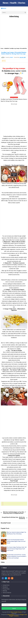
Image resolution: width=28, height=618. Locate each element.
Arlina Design (10, 614)
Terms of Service (7, 592)
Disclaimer (5, 587)
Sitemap (5, 590)
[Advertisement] (14, 32)
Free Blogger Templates (18, 615)
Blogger (22, 614)
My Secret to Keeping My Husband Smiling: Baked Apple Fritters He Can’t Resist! (16, 541)
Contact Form (6, 585)
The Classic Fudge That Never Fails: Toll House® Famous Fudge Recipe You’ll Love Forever (16, 549)
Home (2, 48)
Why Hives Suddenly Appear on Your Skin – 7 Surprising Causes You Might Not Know (14, 512)
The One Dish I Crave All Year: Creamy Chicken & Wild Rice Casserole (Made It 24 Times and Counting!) (16, 556)
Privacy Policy (6, 589)
